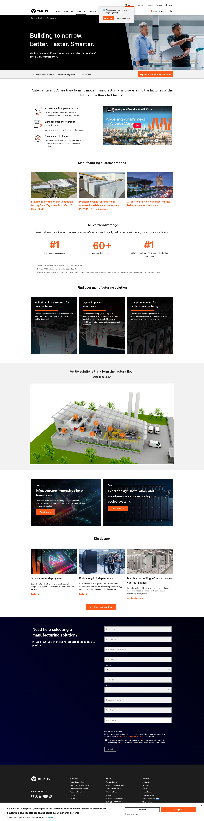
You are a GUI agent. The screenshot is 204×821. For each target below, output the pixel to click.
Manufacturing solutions (68, 74)
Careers (144, 788)
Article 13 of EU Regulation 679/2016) (130, 736)
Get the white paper (135, 598)
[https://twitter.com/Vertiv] (36, 796)
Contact (159, 5)
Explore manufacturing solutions (155, 74)
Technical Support (111, 782)
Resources (86, 74)
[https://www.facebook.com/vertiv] (32, 796)
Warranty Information (76, 792)
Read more (45, 512)
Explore (34, 594)
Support (92, 11)
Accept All (178, 810)
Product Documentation (77, 782)
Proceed (108, 18)
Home (33, 18)
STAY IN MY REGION (123, 18)
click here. (49, 817)
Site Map (72, 798)
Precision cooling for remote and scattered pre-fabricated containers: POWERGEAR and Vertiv (99, 205)
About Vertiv (146, 782)
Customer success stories (43, 74)
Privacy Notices (147, 802)
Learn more (118, 508)
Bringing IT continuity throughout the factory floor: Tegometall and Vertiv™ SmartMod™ (52, 205)
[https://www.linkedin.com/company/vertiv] (40, 796)
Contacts (108, 795)
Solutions (81, 11)
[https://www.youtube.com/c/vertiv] (45, 796)
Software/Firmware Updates (115, 785)
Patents (72, 795)
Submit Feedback (111, 792)
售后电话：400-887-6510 (114, 802)
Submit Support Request (113, 788)
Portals (140, 5)
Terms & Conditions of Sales (79, 788)
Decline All (142, 810)
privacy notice (131, 734)
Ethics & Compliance (148, 795)
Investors (150, 5)
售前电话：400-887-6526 (114, 798)
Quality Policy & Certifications (79, 785)
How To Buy (158, 11)
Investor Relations (147, 792)
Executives (145, 785)
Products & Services (64, 11)
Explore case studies (101, 607)
